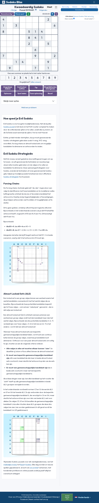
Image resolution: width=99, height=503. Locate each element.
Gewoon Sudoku (78, 16)
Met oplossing (89, 16)
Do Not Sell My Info (67, 497)
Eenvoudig (65, 7)
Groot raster (89, 19)
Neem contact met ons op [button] (38, 499)
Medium (74, 7)
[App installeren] (28, 13)
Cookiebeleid (46, 497)
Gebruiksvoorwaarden (31, 497)
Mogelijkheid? (25, 82)
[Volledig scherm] (56, 7)
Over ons (11, 497)
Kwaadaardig (6, 14)
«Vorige (14, 10)
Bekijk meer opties (11, 101)
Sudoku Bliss (14, 2)
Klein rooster (69, 19)
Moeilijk (84, 7)
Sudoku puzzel (9, 127)
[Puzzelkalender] (36, 10)
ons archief (34, 468)
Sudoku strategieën (11, 177)
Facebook (24, 499)
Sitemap (56, 497)
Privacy (19, 497)
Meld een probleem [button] (29, 107)
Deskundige (93, 7)
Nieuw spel (19, 14)
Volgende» (43, 10)
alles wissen (35, 82)
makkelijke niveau (10, 465)
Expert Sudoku (25, 465)
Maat (49, 7)
